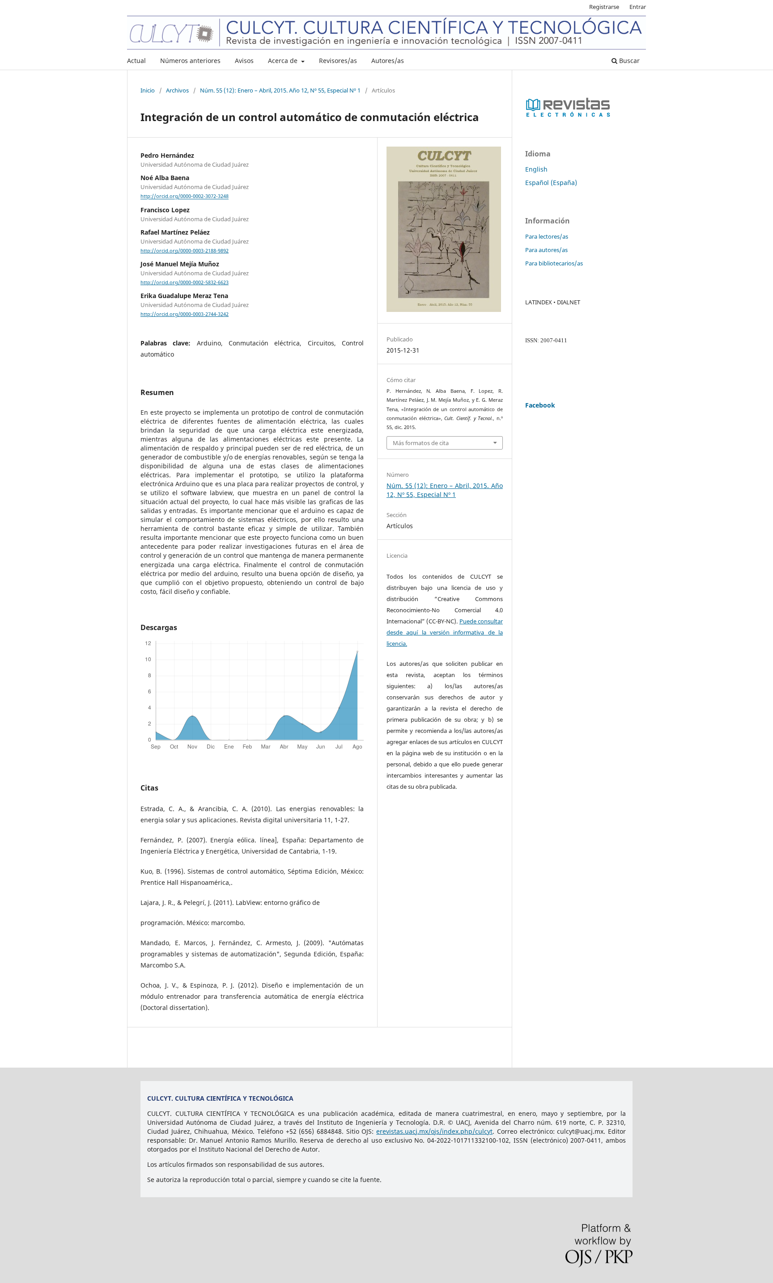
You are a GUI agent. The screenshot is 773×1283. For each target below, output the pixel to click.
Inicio (147, 90)
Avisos (244, 60)
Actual (136, 60)
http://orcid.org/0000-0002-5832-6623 (184, 282)
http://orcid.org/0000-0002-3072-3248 (184, 197)
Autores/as (387, 60)
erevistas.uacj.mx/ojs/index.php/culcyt (434, 1131)
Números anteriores (190, 60)
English (536, 169)
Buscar (628, 60)
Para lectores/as (546, 236)
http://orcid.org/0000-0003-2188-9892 (184, 251)
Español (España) (551, 182)
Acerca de (283, 60)
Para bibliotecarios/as (554, 263)
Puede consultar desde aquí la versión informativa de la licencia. (444, 632)
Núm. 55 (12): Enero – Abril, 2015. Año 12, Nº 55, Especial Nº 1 (280, 90)
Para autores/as (546, 250)
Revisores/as (338, 60)
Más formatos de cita (421, 443)
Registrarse (604, 7)
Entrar (637, 7)
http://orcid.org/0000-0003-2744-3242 (184, 314)
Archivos (177, 90)
